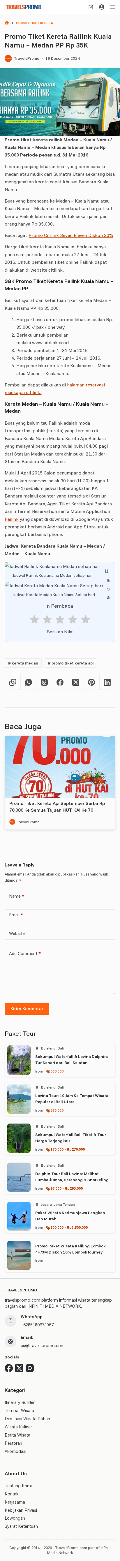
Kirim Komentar (26, 1008)
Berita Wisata (17, 1435)
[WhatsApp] (28, 682)
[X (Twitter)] (76, 682)
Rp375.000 (54, 1110)
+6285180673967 (37, 1325)
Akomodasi (15, 1451)
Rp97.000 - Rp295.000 (64, 1188)
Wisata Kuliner (18, 1427)
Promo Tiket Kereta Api (71, 663)
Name (16, 896)
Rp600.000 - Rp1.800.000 (66, 1227)
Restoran (13, 1443)
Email (16, 914)
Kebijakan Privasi (21, 1510)
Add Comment (25, 953)
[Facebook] (60, 682)
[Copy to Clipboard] (13, 682)
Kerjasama (15, 1502)
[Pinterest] (92, 682)
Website (17, 933)
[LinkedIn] (107, 682)
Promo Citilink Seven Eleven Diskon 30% (71, 235)
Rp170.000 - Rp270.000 (65, 1149)
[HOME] (7, 23)
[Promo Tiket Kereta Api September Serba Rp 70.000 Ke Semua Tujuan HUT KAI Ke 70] (60, 767)
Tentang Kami (18, 1485)
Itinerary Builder (20, 1402)
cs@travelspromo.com (43, 1345)
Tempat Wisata (19, 1410)
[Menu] (112, 7)
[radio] (34, 620)
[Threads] (44, 682)
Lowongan (15, 1518)
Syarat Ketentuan (21, 1526)
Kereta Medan (23, 663)
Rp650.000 (54, 1071)
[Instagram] (30, 1368)
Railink (12, 519)
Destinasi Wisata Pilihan (27, 1418)
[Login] (101, 7)
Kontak (11, 1494)
